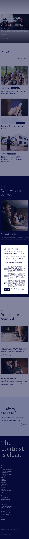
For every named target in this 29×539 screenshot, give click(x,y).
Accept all (7, 289)
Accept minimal (20, 289)
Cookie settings (12, 260)
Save (13, 289)
